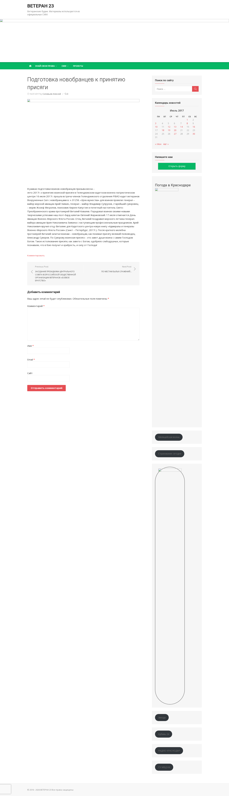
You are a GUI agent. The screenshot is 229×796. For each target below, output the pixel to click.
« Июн (158, 144)
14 (181, 126)
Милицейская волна (168, 437)
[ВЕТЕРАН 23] (114, 40)
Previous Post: (55, 273)
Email (31, 359)
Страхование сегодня (169, 453)
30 (194, 133)
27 (175, 133)
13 (175, 126)
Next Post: (116, 269)
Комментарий (36, 305)
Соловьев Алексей (52, 93)
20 (175, 130)
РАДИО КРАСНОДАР (169, 750)
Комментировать (36, 255)
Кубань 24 (163, 734)
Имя (30, 345)
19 (169, 130)
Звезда (162, 717)
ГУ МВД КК (164, 767)
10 (156, 126)
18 (163, 130)
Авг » (166, 144)
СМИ (64, 65)
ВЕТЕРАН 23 (40, 6)
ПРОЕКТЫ (78, 65)
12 (169, 126)
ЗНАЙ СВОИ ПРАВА (45, 65)
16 (194, 126)
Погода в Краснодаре (173, 185)
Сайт (30, 373)
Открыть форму (176, 166)
